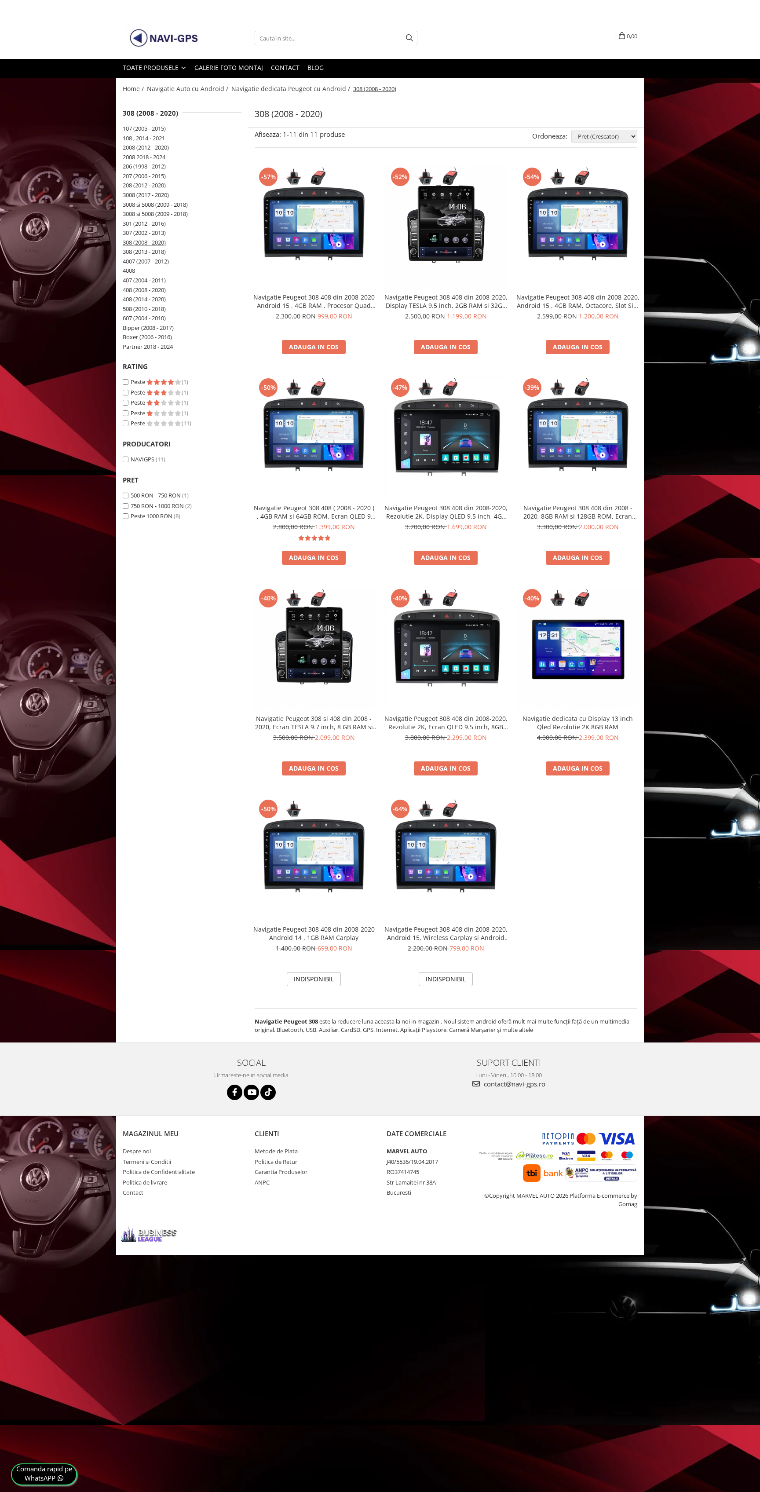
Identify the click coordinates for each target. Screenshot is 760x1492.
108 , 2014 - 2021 (144, 138)
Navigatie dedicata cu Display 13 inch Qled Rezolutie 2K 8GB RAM (577, 722)
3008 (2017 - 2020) (146, 195)
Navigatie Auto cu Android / (188, 88)
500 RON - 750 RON (156, 495)
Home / (134, 88)
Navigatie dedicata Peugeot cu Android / (291, 88)
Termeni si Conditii (147, 1162)
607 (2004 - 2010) (144, 318)
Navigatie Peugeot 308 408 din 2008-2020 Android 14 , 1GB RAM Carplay (314, 933)
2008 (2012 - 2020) (146, 147)
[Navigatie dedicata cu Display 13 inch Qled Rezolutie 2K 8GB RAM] (577, 648)
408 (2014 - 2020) (144, 299)
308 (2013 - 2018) (144, 252)
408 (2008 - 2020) (144, 290)
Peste (138, 382)
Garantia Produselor (281, 1172)
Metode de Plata (276, 1151)
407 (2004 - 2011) (144, 280)
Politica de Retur (276, 1162)
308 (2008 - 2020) (144, 242)
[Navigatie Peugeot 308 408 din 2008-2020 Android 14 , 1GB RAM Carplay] (314, 859)
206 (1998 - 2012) (144, 166)
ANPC (262, 1182)
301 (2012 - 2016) (144, 223)
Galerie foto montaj (228, 67)
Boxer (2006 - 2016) (147, 337)
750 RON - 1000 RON (157, 506)
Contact (285, 67)
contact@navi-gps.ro (513, 1083)
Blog (315, 67)
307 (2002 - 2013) (144, 233)
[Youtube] (251, 1092)
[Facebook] (234, 1092)
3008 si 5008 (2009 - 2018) (155, 204)
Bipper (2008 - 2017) (148, 328)
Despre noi (137, 1151)
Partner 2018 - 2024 (148, 347)
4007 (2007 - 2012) (146, 261)
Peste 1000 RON (151, 516)
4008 (129, 270)
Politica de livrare (145, 1182)
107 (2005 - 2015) (144, 128)
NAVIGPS (142, 459)
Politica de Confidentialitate (159, 1172)
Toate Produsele (151, 67)
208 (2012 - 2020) (144, 185)
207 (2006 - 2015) (144, 176)
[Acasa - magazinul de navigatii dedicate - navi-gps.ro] (167, 38)
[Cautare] (409, 38)
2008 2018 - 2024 (144, 157)
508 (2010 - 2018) (144, 309)
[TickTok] (268, 1092)
